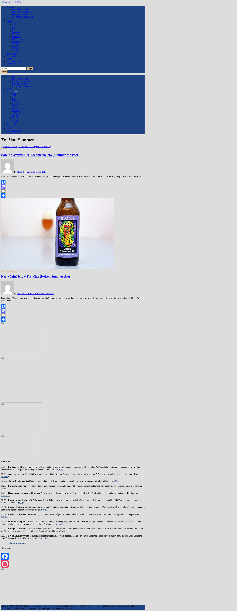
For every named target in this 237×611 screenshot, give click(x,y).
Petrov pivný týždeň (20, 14)
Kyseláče (16, 31)
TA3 (21, 502)
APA (14, 27)
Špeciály (15, 46)
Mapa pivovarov (14, 61)
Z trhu (9, 19)
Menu (4, 71)
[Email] (73, 191)
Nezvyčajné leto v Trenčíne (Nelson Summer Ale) (35, 276)
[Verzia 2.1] (21, 401)
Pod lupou (11, 7)
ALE (14, 24)
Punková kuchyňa (20, 9)
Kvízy (9, 59)
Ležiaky (15, 34)
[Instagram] (73, 564)
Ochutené (16, 36)
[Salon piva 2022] (18, 456)
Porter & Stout (18, 39)
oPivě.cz (60, 524)
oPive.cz (42, 510)
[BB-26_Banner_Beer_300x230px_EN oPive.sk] (21, 433)
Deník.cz (6, 495)
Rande (15, 51)
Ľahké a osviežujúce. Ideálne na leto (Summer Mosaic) (39, 155)
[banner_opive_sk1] (21, 355)
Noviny (118, 481)
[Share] (73, 195)
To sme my (11, 64)
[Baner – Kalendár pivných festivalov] (35, 601)
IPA (13, 29)
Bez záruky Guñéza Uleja (23, 17)
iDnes (4, 517)
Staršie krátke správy (19, 543)
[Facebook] (73, 182)
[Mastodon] (73, 186)
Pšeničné (16, 41)
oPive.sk (20, 172)
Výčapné (16, 44)
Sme (4, 488)
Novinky (64, 531)
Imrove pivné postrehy (22, 12)
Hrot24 (5, 476)
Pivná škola (12, 56)
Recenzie (11, 22)
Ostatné (15, 49)
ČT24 (59, 469)
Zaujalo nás (12, 54)
